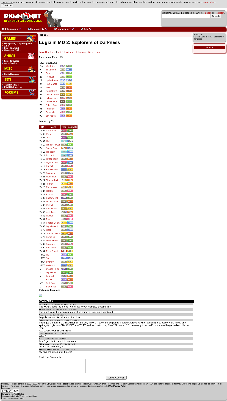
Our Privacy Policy (117, 386)
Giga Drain (51, 272)
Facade (49, 216)
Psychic (50, 194)
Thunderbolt (52, 180)
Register (219, 13)
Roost (49, 280)
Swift (48, 87)
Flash (48, 230)
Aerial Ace (51, 212)
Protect (49, 166)
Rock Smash (52, 251)
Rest (48, 219)
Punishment (51, 102)
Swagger (50, 244)
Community (64, 29)
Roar (48, 134)
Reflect (49, 205)
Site (86, 29)
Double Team (52, 201)
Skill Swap (51, 283)
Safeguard (51, 70)
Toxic (48, 138)
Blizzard (50, 155)
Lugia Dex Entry (47, 52)
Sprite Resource (11, 74)
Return (49, 191)
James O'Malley (135, 384)
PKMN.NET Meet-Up (13, 87)
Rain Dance (51, 84)
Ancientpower (52, 95)
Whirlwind (50, 66)
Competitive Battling (12, 50)
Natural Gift (51, 91)
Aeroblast (50, 109)
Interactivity (38, 29)
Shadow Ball (52, 198)
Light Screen (52, 162)
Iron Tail (50, 276)
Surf (48, 258)
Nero (41, 315)
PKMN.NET (198, 35)
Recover (50, 77)
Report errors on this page (12, 398)
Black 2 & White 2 (11, 48)
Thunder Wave (53, 233)
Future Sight (51, 105)
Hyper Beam (52, 159)
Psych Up (50, 237)
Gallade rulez (45, 304)
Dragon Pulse (52, 269)
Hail (48, 141)
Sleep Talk (51, 287)
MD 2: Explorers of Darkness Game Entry (78, 52)
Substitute (51, 248)
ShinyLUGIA (44, 344)
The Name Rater (11, 85)
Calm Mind (51, 112)
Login (208, 13)
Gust (48, 73)
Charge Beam (53, 223)
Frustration (51, 177)
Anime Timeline (10, 63)
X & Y (6, 46)
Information (11, 29)
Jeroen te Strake (45, 384)
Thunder (50, 184)
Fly (47, 255)
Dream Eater (52, 241)
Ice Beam (50, 152)
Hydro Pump (52, 80)
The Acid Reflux (17, 394)
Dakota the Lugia (46, 320)
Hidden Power (53, 145)
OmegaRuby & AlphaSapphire (18, 44)
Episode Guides (11, 61)
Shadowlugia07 (45, 310)
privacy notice (208, 2)
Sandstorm (51, 209)
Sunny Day (51, 148)
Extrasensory (52, 98)
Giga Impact (52, 226)
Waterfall (50, 265)
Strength (50, 262)
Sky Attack (51, 116)
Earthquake (51, 187)
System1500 (44, 349)
